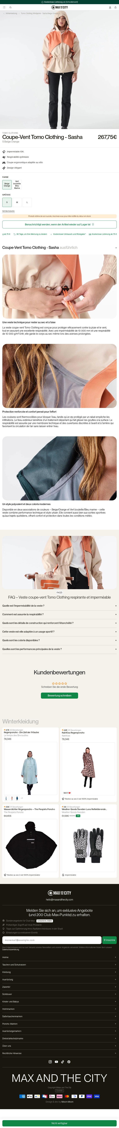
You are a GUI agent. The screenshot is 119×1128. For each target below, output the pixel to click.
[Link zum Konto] (110, 7)
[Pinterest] (68, 1062)
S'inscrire (109, 940)
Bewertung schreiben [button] (59, 695)
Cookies (59, 1091)
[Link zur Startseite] (59, 7)
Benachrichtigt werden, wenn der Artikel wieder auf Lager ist (57, 224)
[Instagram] (50, 1062)
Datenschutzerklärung (10, 949)
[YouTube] (56, 1062)
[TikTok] (62, 1062)
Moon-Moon (67, 1102)
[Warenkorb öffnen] (115, 7)
